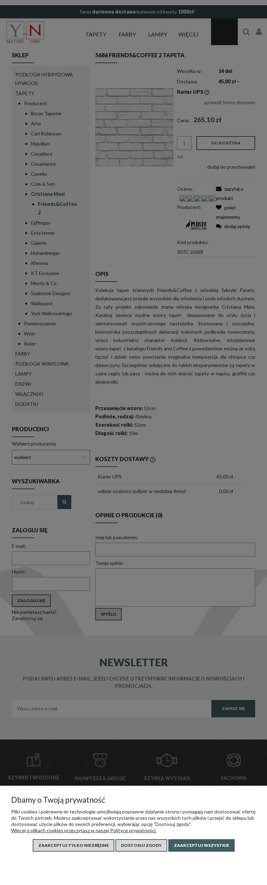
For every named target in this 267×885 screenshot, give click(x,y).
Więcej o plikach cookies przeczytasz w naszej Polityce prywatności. (83, 830)
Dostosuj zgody (141, 845)
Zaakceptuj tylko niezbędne (73, 845)
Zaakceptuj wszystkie (201, 845)
